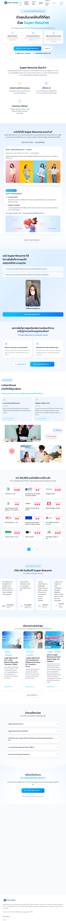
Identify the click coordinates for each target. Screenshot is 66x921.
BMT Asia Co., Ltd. (44, 607)
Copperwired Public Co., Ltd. (28, 607)
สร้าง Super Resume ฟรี (32, 314)
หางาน (4, 920)
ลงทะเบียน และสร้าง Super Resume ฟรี (27, 48)
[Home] (10, 2)
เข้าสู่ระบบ (61, 3)
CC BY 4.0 (24, 912)
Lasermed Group (9, 607)
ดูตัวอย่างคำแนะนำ (22, 364)
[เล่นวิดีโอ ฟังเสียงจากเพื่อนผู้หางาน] (33, 293)
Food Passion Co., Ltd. (61, 606)
